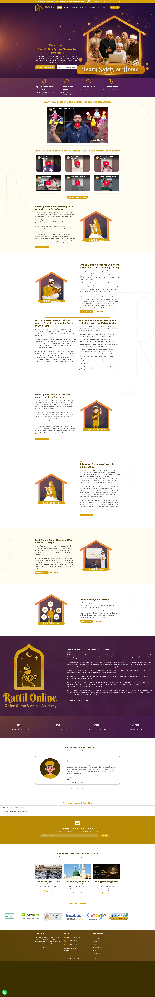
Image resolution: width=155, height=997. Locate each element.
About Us (96, 942)
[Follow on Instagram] (114, 1)
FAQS (103, 7)
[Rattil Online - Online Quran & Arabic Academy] (44, 7)
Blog (86, 7)
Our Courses (97, 945)
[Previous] (35, 883)
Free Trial (96, 939)
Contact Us (94, 7)
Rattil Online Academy (77, 960)
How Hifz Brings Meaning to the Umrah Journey (77, 883)
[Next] (120, 883)
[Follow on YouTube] (119, 1)
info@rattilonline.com (74, 939)
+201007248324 (72, 942)
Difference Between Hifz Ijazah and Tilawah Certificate (106, 883)
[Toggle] (1, 809)
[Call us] (117, 1)
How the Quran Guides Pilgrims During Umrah (48, 883)
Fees (81, 7)
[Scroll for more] (77, 249)
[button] (4, 992)
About (65, 7)
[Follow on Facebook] (112, 1)
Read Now (48, 892)
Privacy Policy (97, 948)
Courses (74, 7)
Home (60, 7)
